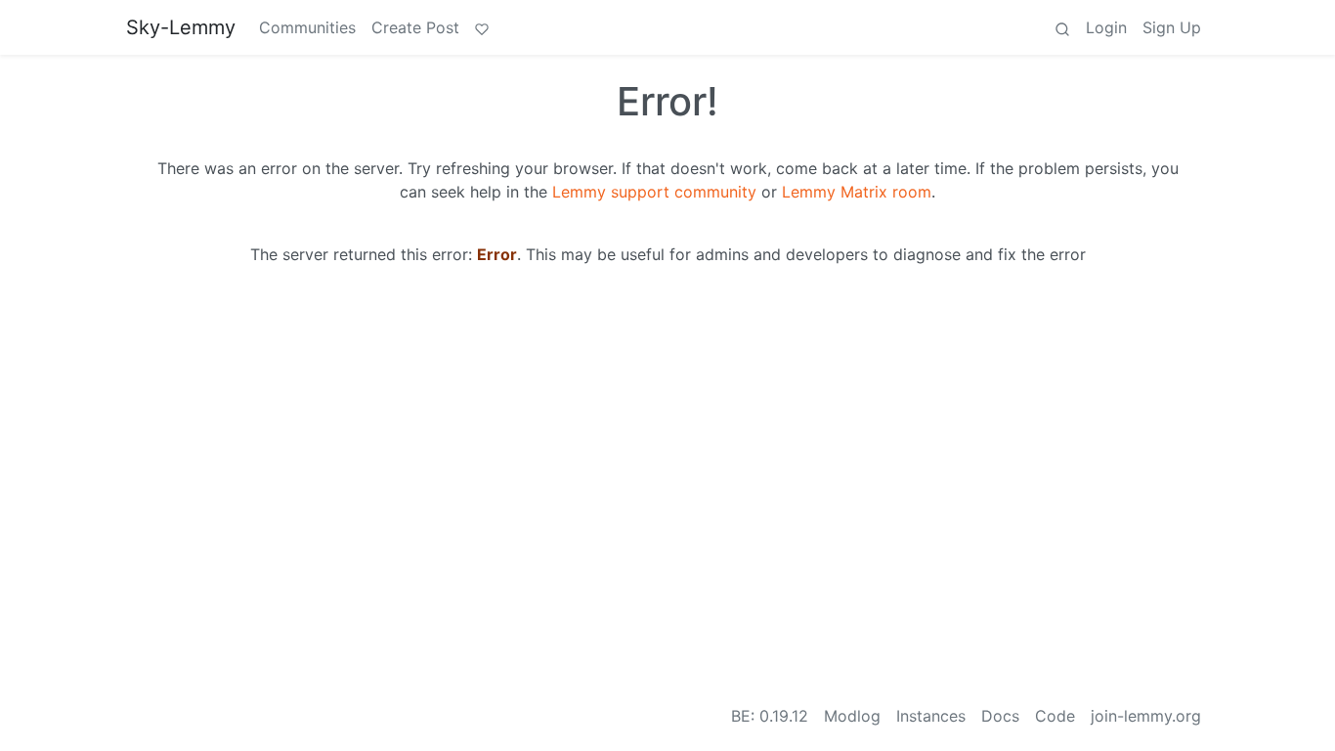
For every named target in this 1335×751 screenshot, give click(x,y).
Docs (1000, 716)
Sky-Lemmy (181, 27)
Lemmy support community (654, 191)
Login (1106, 27)
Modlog (852, 716)
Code (1055, 716)
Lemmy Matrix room (856, 191)
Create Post (415, 27)
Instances (931, 716)
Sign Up (1171, 27)
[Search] (1062, 27)
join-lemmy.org (1146, 716)
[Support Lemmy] (481, 27)
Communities (307, 27)
